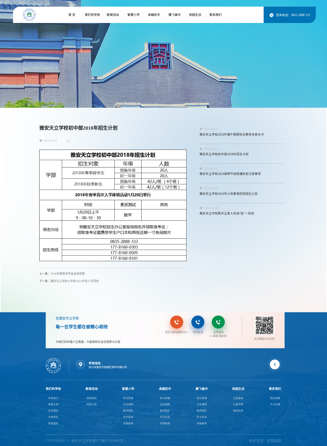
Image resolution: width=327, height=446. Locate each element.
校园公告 (92, 404)
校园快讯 (92, 398)
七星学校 (238, 404)
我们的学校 (92, 14)
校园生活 (195, 14)
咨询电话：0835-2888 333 (290, 15)
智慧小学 (133, 14)
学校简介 (53, 398)
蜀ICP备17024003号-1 (109, 441)
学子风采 (128, 417)
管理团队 (53, 423)
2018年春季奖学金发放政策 (62, 273)
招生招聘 (275, 398)
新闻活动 (113, 14)
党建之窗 (53, 404)
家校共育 (238, 410)
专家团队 (53, 417)
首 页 (71, 14)
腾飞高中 (175, 14)
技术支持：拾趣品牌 (265, 441)
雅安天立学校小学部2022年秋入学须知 (69, 281)
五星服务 (238, 398)
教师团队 (128, 410)
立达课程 (128, 404)
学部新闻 (128, 423)
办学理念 (53, 410)
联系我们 (215, 14)
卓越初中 (154, 14)
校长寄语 (128, 398)
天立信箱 (275, 404)
